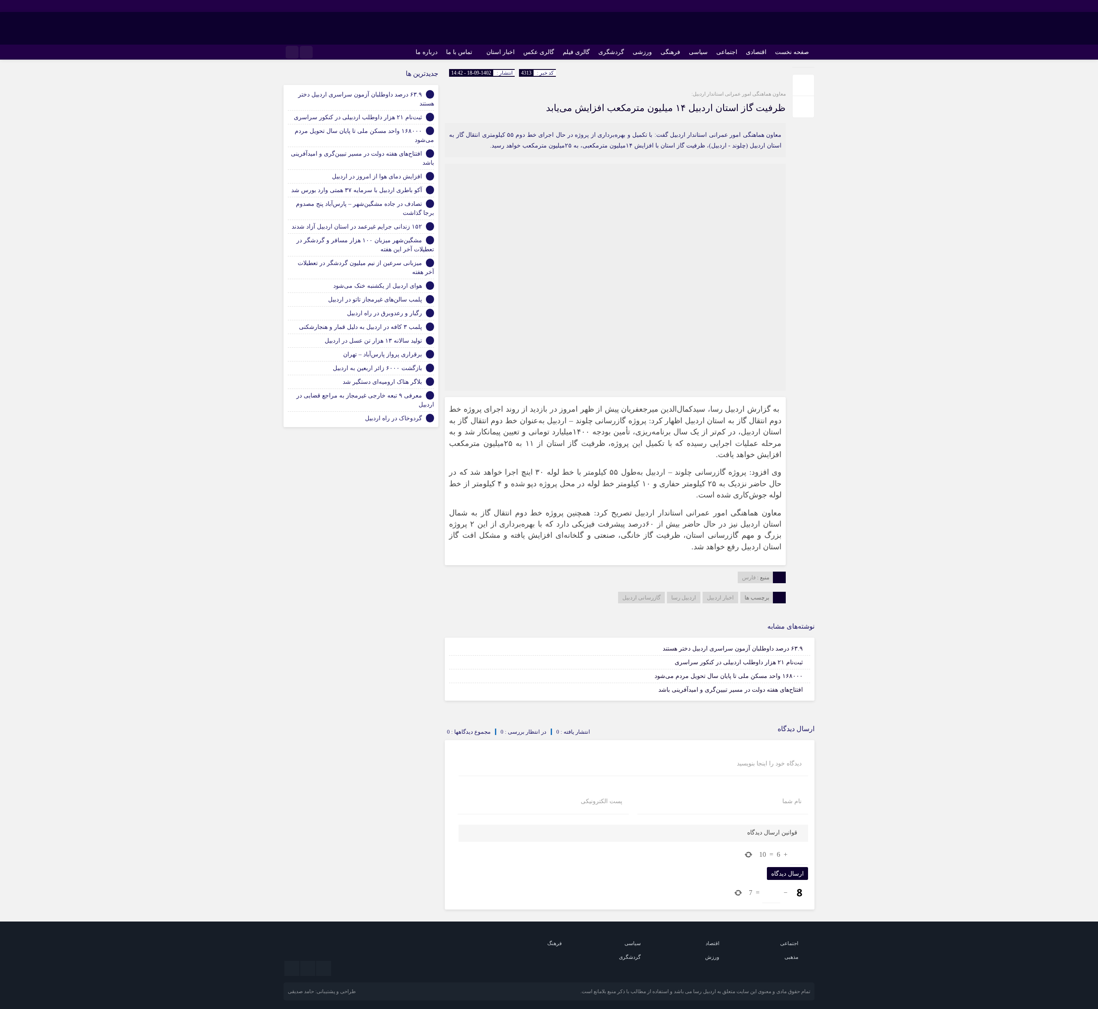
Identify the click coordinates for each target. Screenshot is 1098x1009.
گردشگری (611, 52)
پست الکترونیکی (601, 801)
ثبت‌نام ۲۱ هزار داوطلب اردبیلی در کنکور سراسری (739, 662)
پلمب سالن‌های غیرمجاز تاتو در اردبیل (375, 299)
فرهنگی (670, 52)
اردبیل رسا (683, 597)
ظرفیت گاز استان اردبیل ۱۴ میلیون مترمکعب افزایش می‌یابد (666, 107)
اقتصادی (756, 52)
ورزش (712, 957)
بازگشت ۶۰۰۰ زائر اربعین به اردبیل (377, 368)
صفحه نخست (792, 52)
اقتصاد (712, 943)
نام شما (792, 801)
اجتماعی (726, 52)
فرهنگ (554, 943)
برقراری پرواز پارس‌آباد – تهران (382, 354)
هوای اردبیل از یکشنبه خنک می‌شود (377, 286)
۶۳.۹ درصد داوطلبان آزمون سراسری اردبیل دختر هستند (733, 648)
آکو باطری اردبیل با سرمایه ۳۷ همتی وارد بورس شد (356, 190)
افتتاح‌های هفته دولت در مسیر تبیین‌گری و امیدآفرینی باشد (730, 690)
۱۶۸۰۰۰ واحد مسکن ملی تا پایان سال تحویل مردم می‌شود (729, 676)
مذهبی (791, 957)
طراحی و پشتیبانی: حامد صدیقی (322, 991)
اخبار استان (500, 52)
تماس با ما (459, 52)
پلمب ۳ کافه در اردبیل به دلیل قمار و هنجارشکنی (360, 327)
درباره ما (426, 52)
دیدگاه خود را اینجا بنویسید (769, 764)
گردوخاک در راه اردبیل (393, 418)
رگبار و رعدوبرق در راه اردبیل (384, 313)
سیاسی (698, 52)
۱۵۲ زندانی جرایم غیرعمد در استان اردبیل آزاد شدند (357, 226)
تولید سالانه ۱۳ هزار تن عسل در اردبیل (373, 340)
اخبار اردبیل (720, 597)
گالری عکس (538, 52)
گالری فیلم (576, 52)
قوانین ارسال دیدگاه (772, 832)
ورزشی (642, 52)
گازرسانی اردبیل (641, 597)
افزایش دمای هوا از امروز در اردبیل (377, 176)
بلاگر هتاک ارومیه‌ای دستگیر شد (382, 382)
